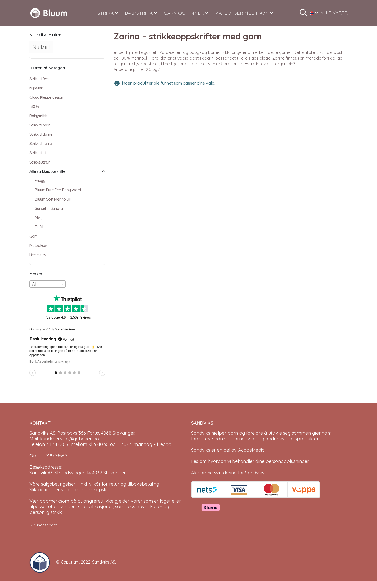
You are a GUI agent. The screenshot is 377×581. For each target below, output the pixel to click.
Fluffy (39, 226)
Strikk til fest (39, 78)
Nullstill (41, 47)
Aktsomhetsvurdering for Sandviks (227, 473)
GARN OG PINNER (184, 13)
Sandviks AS (103, 562)
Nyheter (36, 88)
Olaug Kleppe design (46, 97)
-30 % (34, 106)
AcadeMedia (251, 450)
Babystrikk (38, 115)
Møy (38, 217)
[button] (303, 13)
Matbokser (38, 245)
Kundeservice (45, 525)
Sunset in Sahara (49, 208)
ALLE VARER (334, 13)
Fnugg (40, 180)
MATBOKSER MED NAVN (242, 13)
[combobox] (47, 284)
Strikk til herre (40, 143)
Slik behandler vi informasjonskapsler (69, 490)
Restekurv (37, 254)
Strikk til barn (39, 125)
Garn (33, 236)
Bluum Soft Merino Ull (53, 199)
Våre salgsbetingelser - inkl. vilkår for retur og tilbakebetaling (94, 484)
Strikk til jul (37, 152)
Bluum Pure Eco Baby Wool (58, 189)
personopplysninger (287, 461)
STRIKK (105, 13)
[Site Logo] (48, 13)
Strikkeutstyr (39, 162)
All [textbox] (35, 284)
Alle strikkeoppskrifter (48, 171)
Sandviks (200, 433)
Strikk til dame (40, 134)
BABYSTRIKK (139, 13)
